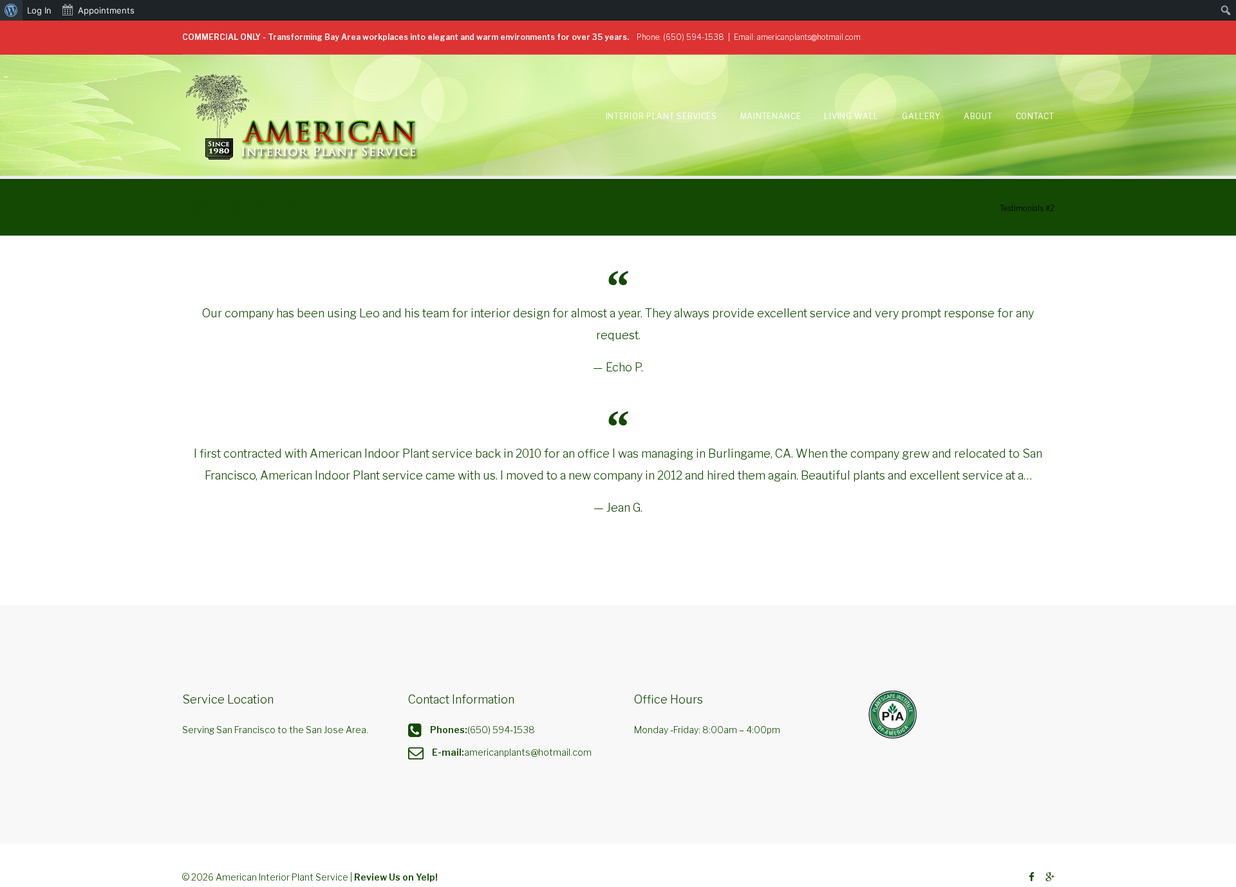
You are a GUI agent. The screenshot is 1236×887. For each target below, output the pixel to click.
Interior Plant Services (661, 116)
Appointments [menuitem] (106, 10)
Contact (1035, 116)
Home (914, 208)
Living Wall (851, 116)
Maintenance (770, 116)
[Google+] (1049, 877)
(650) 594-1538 (693, 37)
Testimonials (962, 208)
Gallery (921, 116)
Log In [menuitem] (39, 10)
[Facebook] (1032, 877)
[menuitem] (11, 10)
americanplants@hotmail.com (809, 37)
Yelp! (427, 877)
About (978, 116)
